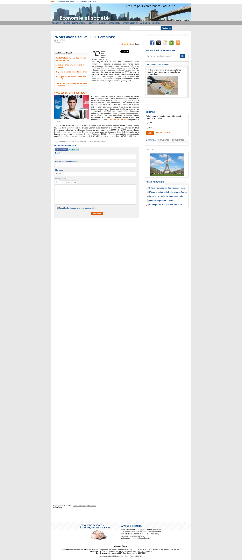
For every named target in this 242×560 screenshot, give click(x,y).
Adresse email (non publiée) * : (67, 162)
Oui (150, 123)
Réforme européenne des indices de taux (167, 188)
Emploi (86, 142)
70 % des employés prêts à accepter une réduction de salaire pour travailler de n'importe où (164, 72)
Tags (126, 556)
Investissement (100, 142)
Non (150, 128)
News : (54, 2)
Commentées (178, 140)
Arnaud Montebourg (66, 142)
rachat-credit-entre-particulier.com (84, 506)
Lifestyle (92, 23)
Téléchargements (155, 182)
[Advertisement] (98, 227)
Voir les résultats (163, 133)
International (79, 23)
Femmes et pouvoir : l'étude (161, 200)
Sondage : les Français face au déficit (165, 205)
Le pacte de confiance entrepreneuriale (166, 196)
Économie (56, 23)
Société (66, 23)
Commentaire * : (61, 179)
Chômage (79, 142)
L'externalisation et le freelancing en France (168, 192)
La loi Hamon (57, 507)
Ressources (114, 23)
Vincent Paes (59, 42)
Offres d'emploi (130, 23)
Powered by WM (136, 556)
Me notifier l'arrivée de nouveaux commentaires (77, 208)
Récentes (151, 140)
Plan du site (118, 556)
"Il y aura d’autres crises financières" (71, 72)
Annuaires (144, 23)
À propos (156, 23)
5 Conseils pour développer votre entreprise (75, 2)
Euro (91, 142)
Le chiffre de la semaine (158, 64)
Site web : (59, 170)
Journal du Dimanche (119, 119)
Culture (103, 23)
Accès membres (106, 556)
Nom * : (58, 153)
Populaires (163, 140)
